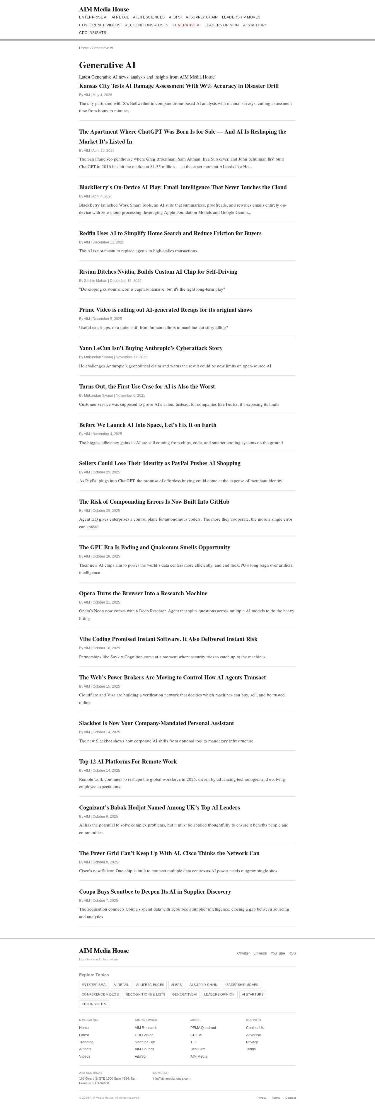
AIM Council (144, 1049)
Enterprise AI (93, 17)
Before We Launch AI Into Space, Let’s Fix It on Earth (148, 424)
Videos (84, 1056)
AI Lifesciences (149, 17)
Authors (85, 1049)
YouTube (278, 953)
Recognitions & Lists (146, 25)
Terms (251, 1049)
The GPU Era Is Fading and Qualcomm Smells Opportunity (154, 547)
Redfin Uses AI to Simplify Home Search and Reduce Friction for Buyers (170, 233)
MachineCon (145, 1042)
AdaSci (140, 1056)
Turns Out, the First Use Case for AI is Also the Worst (147, 386)
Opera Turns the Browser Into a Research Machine (143, 593)
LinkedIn (260, 953)
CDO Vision (144, 1035)
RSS (292, 953)
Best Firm (197, 1049)
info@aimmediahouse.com (171, 1078)
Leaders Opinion (221, 25)
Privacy (252, 1042)
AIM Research (146, 1028)
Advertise (253, 1035)
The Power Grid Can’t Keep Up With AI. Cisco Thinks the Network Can (169, 853)
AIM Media (198, 1056)
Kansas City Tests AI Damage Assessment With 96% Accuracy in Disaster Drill (179, 85)
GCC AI (196, 1035)
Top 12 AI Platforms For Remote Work (128, 761)
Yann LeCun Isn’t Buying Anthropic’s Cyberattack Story (151, 348)
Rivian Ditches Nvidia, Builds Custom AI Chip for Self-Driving (158, 271)
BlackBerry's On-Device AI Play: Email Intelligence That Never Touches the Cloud (183, 187)
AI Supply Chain (202, 17)
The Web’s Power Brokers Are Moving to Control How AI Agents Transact (172, 677)
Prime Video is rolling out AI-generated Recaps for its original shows (166, 309)
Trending (86, 1042)
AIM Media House (104, 9)
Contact (290, 1097)
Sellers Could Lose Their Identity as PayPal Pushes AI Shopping (160, 463)
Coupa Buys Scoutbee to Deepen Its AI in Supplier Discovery (155, 891)
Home (84, 48)
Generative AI (187, 25)
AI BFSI (175, 17)
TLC (193, 1042)
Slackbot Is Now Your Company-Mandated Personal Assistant (156, 723)
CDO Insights (92, 33)
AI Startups (255, 25)
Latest (84, 1035)
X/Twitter (243, 953)
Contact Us (255, 1028)
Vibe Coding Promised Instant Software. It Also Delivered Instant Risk (168, 639)
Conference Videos (100, 25)
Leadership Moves (241, 17)
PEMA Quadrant (203, 1028)
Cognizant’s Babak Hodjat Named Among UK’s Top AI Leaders (159, 807)
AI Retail (120, 17)
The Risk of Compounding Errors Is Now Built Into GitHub (154, 501)
